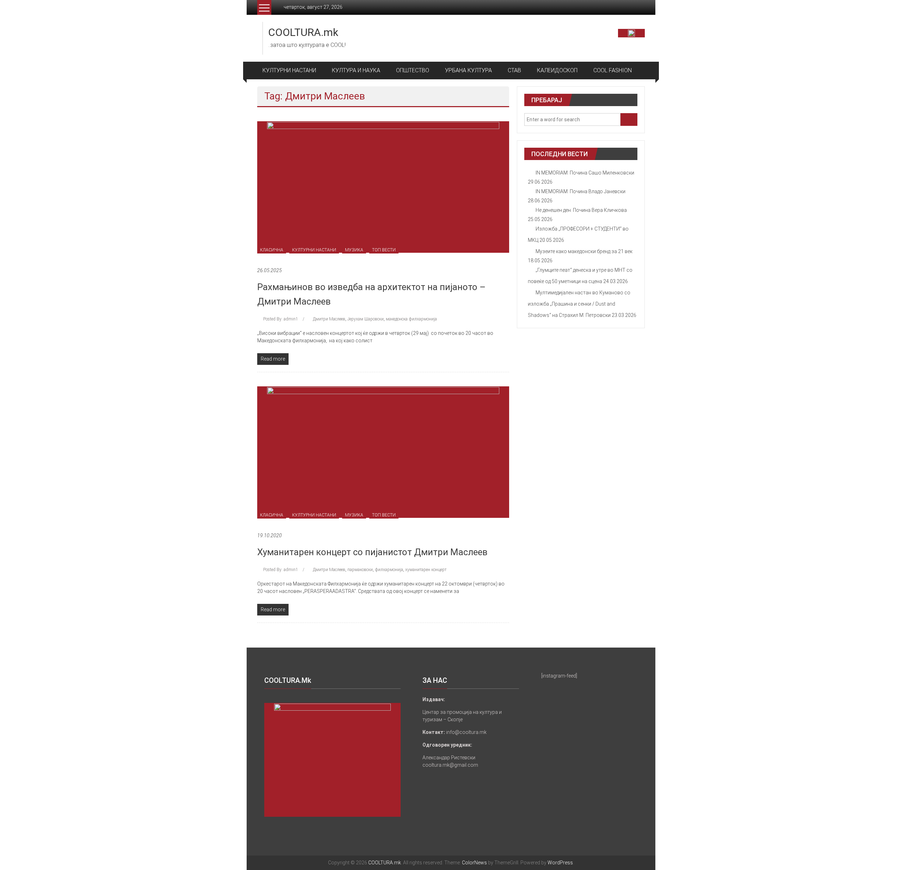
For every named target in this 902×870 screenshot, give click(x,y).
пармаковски (360, 569)
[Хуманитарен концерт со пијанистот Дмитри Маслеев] (383, 451)
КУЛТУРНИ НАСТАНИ (289, 70)
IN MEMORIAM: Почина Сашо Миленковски (585, 173)
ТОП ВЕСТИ (384, 249)
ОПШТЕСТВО (412, 70)
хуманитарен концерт (425, 569)
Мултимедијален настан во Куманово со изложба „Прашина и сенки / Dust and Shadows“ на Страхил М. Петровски (579, 304)
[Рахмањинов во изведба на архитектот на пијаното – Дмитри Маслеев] (383, 186)
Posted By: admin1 (280, 319)
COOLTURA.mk (303, 32)
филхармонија (389, 569)
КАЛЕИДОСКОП (557, 70)
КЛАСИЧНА (271, 249)
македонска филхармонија (411, 319)
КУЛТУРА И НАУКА (356, 70)
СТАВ (514, 70)
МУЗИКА (354, 249)
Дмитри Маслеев (329, 319)
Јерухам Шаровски (365, 319)
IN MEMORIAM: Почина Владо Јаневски (580, 191)
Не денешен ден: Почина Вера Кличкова (581, 210)
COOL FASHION (612, 70)
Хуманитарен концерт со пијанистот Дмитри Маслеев (372, 552)
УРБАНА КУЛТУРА (468, 70)
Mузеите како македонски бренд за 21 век (584, 251)
